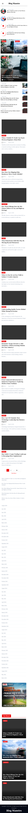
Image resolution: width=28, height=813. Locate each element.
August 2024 (4, 588)
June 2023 (4, 636)
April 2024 (4, 602)
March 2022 (4, 678)
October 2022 (4, 664)
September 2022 (5, 667)
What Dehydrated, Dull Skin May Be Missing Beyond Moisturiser (13, 798)
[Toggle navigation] (3, 3)
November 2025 (5, 536)
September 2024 (5, 584)
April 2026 (4, 519)
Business (4, 41)
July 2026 (4, 509)
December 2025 (5, 533)
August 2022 (4, 671)
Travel (3, 272)
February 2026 (5, 526)
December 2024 (5, 574)
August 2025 (4, 546)
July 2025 (4, 550)
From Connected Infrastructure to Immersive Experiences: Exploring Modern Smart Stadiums (12, 381)
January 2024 (4, 612)
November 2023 (5, 619)
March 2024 (4, 605)
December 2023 (5, 615)
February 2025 (5, 567)
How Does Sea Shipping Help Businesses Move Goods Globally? (20, 47)
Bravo (5, 49)
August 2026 (4, 505)
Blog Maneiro (14, 3)
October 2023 (4, 622)
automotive (4, 204)
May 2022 (4, 674)
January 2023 (4, 653)
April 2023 (4, 643)
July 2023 (4, 633)
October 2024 (4, 581)
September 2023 (5, 626)
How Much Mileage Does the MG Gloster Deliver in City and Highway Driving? (13, 208)
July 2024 (4, 591)
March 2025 (4, 564)
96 (16, 470)
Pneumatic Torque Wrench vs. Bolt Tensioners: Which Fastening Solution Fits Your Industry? (13, 345)
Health (3, 238)
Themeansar (13, 808)
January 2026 (4, 529)
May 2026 (4, 515)
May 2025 (4, 557)
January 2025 (4, 571)
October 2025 (4, 540)
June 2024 (4, 595)
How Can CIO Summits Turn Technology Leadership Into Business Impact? (13, 419)
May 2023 (4, 640)
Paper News (22, 806)
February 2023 (5, 650)
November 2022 (5, 660)
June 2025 (4, 553)
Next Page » (14, 473)
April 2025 (4, 560)
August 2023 (4, 629)
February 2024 (5, 609)
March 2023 (4, 647)
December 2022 (5, 657)
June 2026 (4, 512)
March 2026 (4, 522)
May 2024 (4, 598)
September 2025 (5, 543)
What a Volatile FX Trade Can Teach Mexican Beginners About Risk (7, 47)
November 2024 (5, 578)
